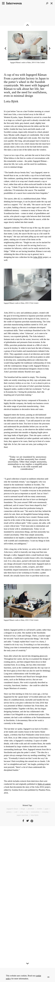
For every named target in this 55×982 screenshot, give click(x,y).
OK (48, 977)
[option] (27, 48)
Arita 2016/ (37, 257)
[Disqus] (27, 867)
